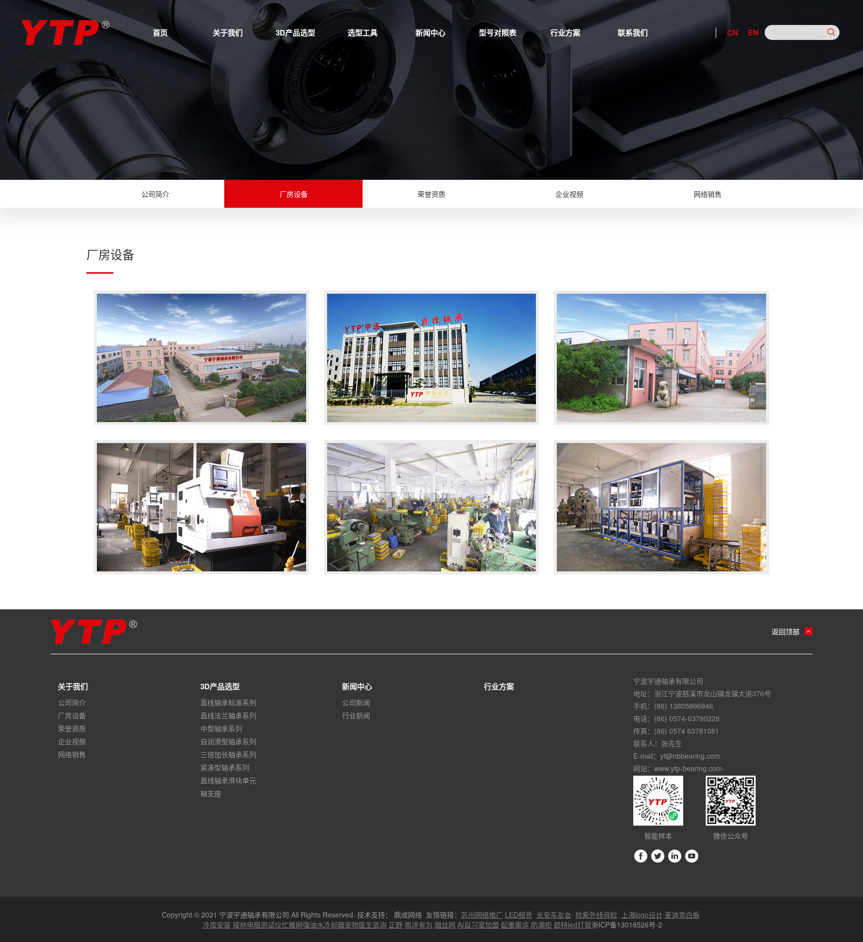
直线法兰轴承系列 (228, 715)
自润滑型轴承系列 (228, 741)
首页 (160, 32)
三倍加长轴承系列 (228, 754)
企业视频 (569, 194)
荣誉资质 (431, 194)
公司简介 (155, 194)
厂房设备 (294, 194)
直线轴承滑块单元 (228, 780)
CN (732, 32)
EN (753, 32)
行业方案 (565, 32)
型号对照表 (497, 32)
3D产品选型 (295, 32)
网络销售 (708, 194)
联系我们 (633, 32)
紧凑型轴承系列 (224, 767)
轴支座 (210, 793)
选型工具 (363, 32)
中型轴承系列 (221, 728)
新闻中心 (430, 32)
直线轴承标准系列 (228, 702)
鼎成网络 (408, 915)
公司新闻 (356, 702)
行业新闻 (356, 715)
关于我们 (228, 32)
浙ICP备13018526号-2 (626, 925)
